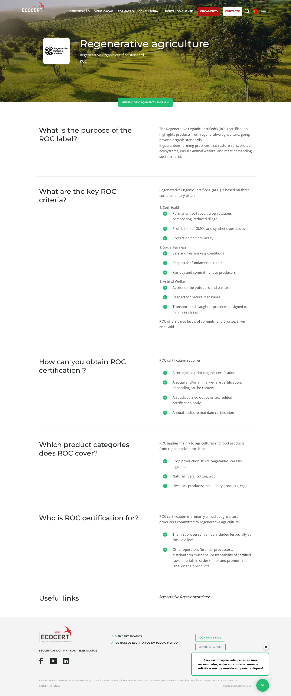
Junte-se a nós (210, 647)
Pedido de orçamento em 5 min (145, 102)
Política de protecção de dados (115, 680)
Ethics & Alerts (227, 680)
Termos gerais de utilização (75, 680)
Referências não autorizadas (197, 680)
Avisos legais (47, 680)
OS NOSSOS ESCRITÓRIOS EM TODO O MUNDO (146, 642)
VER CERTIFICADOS (128, 636)
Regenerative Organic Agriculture (184, 596)
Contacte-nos (210, 637)
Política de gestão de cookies (157, 680)
